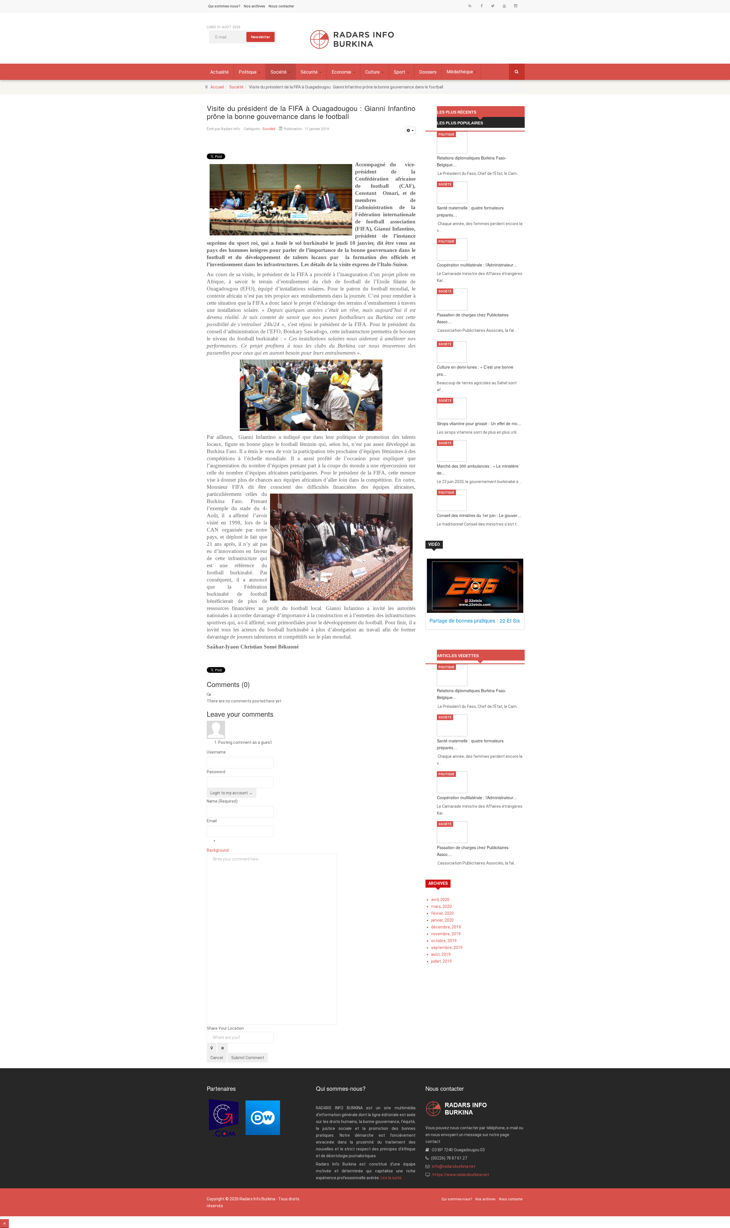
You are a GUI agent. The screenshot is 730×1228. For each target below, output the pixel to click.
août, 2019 (441, 954)
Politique (248, 72)
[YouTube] (504, 5)
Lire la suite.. (392, 1178)
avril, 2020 (440, 899)
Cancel (216, 1057)
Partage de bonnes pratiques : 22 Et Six (474, 620)
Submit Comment (247, 1057)
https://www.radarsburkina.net (461, 1174)
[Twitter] (493, 5)
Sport (400, 72)
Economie (342, 72)
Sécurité (310, 72)
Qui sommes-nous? (224, 6)
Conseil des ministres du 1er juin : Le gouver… (479, 515)
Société (279, 72)
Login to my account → (231, 793)
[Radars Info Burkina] (352, 39)
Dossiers (428, 72)
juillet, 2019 (441, 961)
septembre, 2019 (447, 947)
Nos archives (254, 6)
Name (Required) (222, 801)
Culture (373, 72)
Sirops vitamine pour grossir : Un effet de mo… (479, 423)
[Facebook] (481, 5)
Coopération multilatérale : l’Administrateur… (477, 265)
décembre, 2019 (446, 927)
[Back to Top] (4, 1223)
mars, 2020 (441, 906)
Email (212, 821)
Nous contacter (281, 6)
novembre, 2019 (446, 934)
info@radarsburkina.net (453, 1166)
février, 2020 (442, 913)
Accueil (217, 87)
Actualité (219, 72)
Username (216, 752)
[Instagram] (515, 5)
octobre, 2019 (444, 940)
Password (216, 771)
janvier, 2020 (442, 920)
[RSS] (470, 5)
